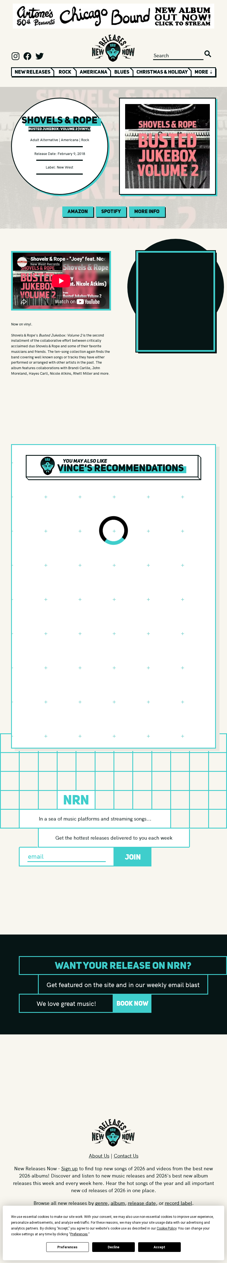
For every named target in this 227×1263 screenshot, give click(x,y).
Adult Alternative (44, 139)
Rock (65, 72)
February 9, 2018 (71, 153)
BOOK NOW (132, 1003)
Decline (113, 1247)
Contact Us (126, 1155)
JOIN (133, 856)
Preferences (67, 1247)
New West (65, 167)
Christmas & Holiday (162, 72)
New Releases (32, 72)
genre (101, 1202)
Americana (93, 72)
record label (178, 1202)
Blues (121, 72)
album (118, 1202)
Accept (159, 1247)
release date (142, 1202)
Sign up (69, 1168)
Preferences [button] (79, 1234)
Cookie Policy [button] (166, 1228)
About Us (99, 1155)
